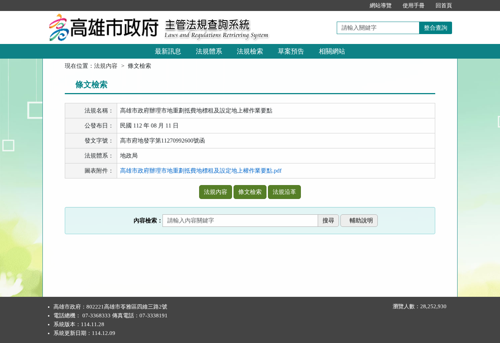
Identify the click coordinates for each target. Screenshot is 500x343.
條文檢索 (250, 192)
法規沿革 (284, 192)
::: (356, 5)
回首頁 (444, 5)
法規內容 (105, 66)
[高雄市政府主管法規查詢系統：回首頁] (101, 15)
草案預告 (291, 51)
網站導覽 (381, 5)
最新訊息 (168, 51)
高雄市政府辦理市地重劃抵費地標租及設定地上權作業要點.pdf (200, 170)
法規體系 (209, 51)
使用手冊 (414, 5)
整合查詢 (435, 28)
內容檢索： (148, 220)
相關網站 (332, 51)
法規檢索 (250, 51)
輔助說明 (361, 220)
